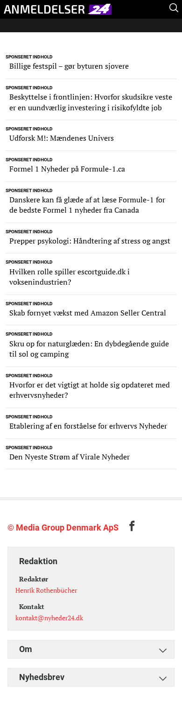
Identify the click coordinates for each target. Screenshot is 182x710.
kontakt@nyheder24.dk (49, 617)
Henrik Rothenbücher (46, 590)
